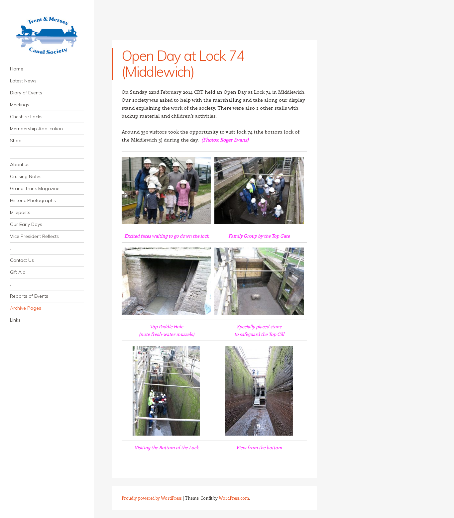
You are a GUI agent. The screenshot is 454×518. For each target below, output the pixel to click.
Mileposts (20, 212)
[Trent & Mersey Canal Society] (47, 35)
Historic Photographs (33, 200)
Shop (16, 141)
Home (16, 69)
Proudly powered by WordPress (151, 498)
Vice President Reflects (34, 236)
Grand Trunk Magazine (34, 188)
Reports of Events (29, 296)
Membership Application (36, 129)
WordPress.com (234, 498)
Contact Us (22, 260)
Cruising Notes (26, 176)
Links (15, 320)
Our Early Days (26, 224)
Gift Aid (18, 272)
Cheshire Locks (26, 117)
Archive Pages (25, 308)
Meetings (19, 105)
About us (20, 164)
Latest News (23, 81)
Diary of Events (26, 93)
